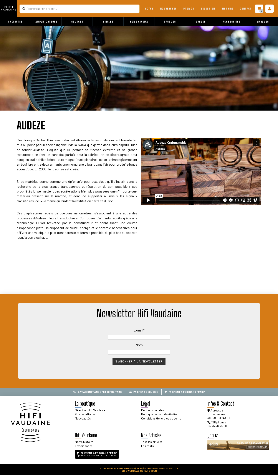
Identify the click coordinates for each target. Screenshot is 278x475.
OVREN (153, 470)
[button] (15, 21)
